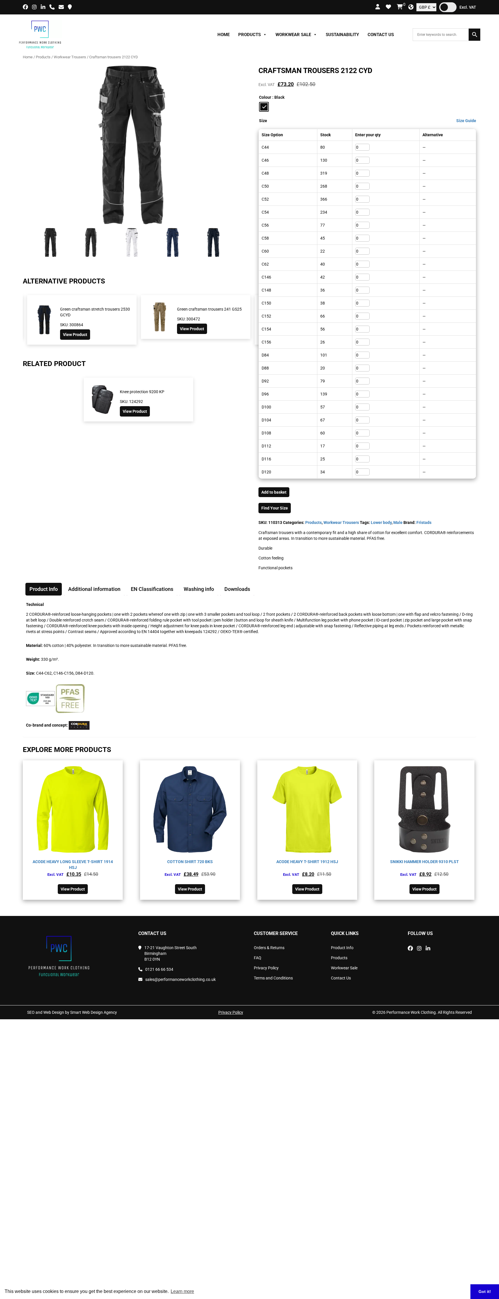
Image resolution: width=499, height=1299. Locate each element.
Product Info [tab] (43, 589)
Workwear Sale (293, 34)
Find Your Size (274, 508)
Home (223, 34)
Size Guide (466, 120)
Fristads (423, 522)
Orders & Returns (269, 947)
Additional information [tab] (94, 589)
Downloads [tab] (237, 589)
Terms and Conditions (273, 978)
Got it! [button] (484, 1291)
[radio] (264, 106)
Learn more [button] (182, 1291)
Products (249, 34)
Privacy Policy (266, 968)
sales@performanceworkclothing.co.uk (180, 979)
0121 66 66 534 (159, 969)
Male (398, 522)
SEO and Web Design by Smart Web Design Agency (72, 1012)
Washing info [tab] (199, 589)
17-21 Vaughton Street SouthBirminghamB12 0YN (170, 953)
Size (263, 120)
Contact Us (381, 34)
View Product (78, 328)
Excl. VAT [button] (467, 7)
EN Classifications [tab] (152, 589)
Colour (265, 97)
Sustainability (342, 34)
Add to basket (273, 492)
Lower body (381, 522)
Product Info (342, 947)
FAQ (257, 957)
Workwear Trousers (70, 57)
